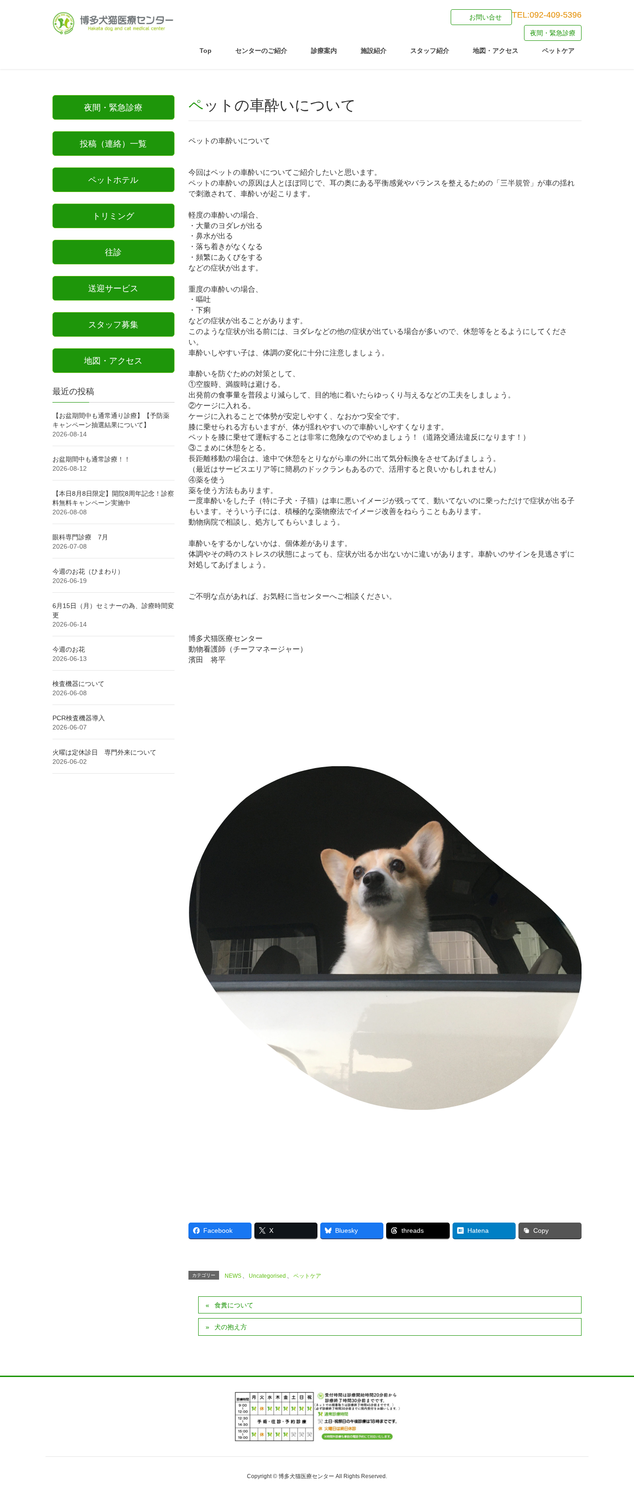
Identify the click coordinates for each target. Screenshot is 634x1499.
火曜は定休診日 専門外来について (104, 752)
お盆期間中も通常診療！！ (91, 459)
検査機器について (78, 683)
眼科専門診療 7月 (80, 537)
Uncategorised (267, 1276)
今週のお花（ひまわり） (88, 571)
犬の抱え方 (230, 1327)
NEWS (233, 1276)
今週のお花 (68, 649)
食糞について (233, 1305)
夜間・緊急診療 (553, 33)
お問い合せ (485, 17)
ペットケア (307, 1276)
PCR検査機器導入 (78, 718)
